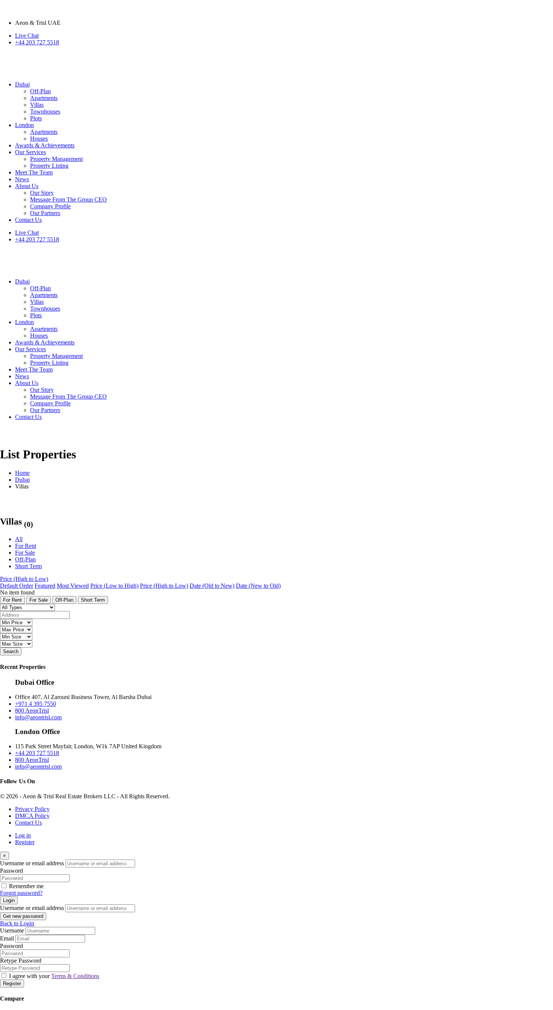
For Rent (25, 546)
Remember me (26, 886)
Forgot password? (21, 893)
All (19, 539)
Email (7, 938)
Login (9, 900)
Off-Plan (25, 559)
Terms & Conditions (75, 976)
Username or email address (32, 863)
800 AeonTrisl (32, 710)
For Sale (25, 552)
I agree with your (54, 976)
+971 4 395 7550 (35, 704)
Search (10, 651)
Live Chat (27, 35)
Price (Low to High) (114, 585)
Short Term (28, 566)
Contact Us (28, 822)
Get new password (23, 916)
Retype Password (20, 960)
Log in (23, 835)
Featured (45, 585)
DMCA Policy (32, 816)
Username (12, 930)
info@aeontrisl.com (38, 717)
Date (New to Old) (258, 585)
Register (25, 842)
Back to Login (17, 923)
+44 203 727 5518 (37, 42)
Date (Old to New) (212, 585)
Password (11, 870)
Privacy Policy (32, 809)
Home (22, 473)
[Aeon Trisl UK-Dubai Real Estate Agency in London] (94, 71)
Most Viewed (73, 585)
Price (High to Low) (24, 579)
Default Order (16, 585)
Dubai (22, 479)
